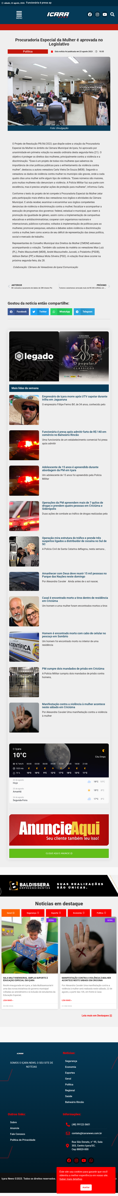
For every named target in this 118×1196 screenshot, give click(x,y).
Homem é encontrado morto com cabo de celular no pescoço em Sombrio (74, 635)
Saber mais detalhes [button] (70, 1179)
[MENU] (19, 14)
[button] (112, 14)
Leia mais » (8, 1000)
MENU (19, 18)
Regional (70, 1090)
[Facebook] (90, 14)
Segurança (71, 1061)
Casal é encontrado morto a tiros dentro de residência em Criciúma (75, 599)
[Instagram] (97, 14)
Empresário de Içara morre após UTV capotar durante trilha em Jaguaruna (74, 398)
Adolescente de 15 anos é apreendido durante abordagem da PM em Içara (70, 468)
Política (28, 51)
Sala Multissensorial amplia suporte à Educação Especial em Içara (25, 979)
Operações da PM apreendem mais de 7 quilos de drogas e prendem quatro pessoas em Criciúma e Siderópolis (72, 505)
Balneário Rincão (74, 1102)
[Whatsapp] (91, 1160)
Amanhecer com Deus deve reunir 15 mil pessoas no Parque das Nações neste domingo (74, 575)
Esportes (70, 1072)
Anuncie (14, 1128)
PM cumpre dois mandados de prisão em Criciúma (73, 668)
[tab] (11, 913)
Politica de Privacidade (22, 1139)
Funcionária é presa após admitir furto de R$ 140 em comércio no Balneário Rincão (74, 433)
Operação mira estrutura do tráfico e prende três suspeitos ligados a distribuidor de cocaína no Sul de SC (74, 541)
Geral (68, 1078)
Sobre (13, 1122)
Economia (70, 1066)
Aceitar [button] (86, 1187)
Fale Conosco (17, 1134)
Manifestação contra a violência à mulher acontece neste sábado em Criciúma (73, 705)
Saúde (68, 1096)
